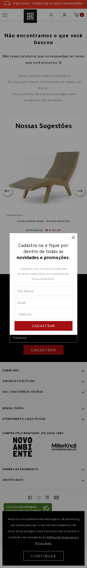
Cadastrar (43, 326)
